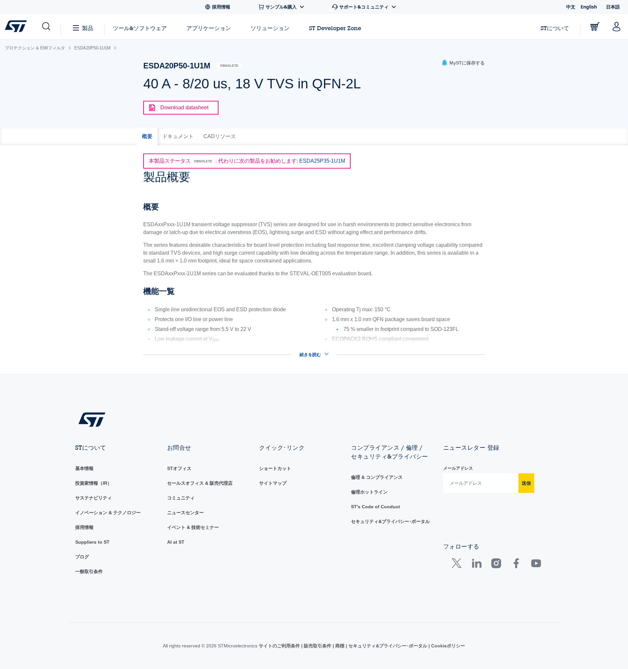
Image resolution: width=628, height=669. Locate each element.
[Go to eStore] (595, 26)
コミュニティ (181, 497)
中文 (570, 7)
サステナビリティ (93, 497)
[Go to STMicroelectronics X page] (458, 564)
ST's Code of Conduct (375, 506)
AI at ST (175, 542)
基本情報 (84, 468)
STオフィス (179, 468)
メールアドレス (458, 468)
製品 (87, 28)
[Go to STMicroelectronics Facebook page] (516, 564)
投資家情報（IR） (93, 483)
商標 (340, 645)
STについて (555, 28)
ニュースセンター (185, 512)
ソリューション (270, 28)
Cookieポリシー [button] (447, 645)
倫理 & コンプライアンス (377, 477)
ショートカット (275, 468)
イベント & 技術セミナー (193, 527)
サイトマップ (273, 483)
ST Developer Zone (335, 28)
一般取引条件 (89, 571)
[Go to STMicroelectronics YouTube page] (536, 564)
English (589, 7)
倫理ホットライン (369, 492)
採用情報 (84, 527)
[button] (45, 26)
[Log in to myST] (616, 26)
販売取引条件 (318, 645)
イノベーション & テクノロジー (108, 512)
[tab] (147, 136)
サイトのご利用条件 (280, 645)
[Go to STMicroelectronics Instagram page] (496, 564)
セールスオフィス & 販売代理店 (200, 483)
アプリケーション (208, 28)
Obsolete (229, 65)
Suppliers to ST (92, 542)
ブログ (82, 556)
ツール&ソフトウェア (140, 28)
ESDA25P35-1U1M (322, 161)
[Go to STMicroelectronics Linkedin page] (476, 564)
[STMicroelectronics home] (17, 26)
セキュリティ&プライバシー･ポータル (390, 521)
